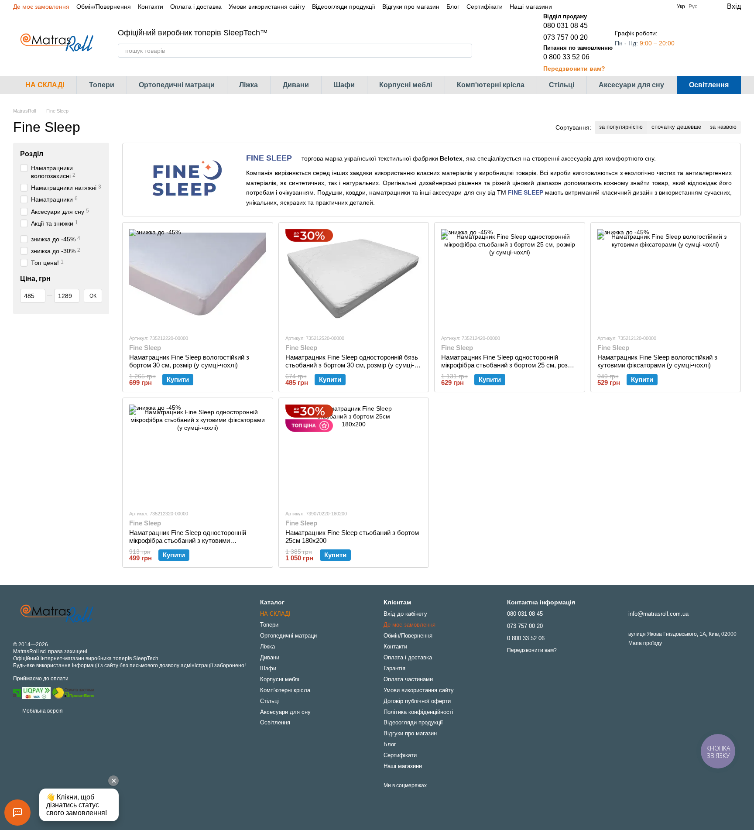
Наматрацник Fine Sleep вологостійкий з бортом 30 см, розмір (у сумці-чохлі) (189, 361)
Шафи (344, 85)
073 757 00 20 (565, 37)
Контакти (150, 6)
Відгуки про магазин (410, 6)
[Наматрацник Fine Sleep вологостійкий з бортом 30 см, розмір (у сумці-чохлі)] (197, 278)
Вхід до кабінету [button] (405, 613)
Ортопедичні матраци (177, 85)
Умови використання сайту (267, 6)
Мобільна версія (42, 711)
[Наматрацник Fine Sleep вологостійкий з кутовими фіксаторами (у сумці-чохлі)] (665, 278)
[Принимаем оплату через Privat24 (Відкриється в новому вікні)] (17, 692)
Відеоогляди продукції (343, 6)
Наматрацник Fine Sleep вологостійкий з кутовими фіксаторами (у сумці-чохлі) (657, 361)
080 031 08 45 (565, 25)
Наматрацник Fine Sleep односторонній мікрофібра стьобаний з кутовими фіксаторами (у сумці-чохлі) (187, 540)
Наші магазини (531, 6)
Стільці (561, 85)
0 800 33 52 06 (566, 57)
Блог (452, 6)
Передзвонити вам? (574, 68)
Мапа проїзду (645, 643)
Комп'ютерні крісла (490, 85)
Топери (101, 85)
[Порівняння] (699, 43)
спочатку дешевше (676, 126)
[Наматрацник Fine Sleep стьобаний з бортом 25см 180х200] (353, 454)
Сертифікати (484, 6)
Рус (693, 6)
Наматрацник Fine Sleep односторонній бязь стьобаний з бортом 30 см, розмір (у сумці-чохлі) (351, 365)
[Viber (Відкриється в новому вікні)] (595, 6)
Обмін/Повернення (103, 6)
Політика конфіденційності (418, 712)
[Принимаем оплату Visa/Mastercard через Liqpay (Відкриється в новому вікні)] (36, 692)
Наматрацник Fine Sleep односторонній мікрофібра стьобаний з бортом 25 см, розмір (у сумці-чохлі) (509, 365)
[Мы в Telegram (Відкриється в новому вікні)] (585, 6)
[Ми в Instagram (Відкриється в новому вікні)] (574, 6)
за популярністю (621, 126)
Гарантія (394, 668)
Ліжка (248, 85)
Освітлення (709, 85)
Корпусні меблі (405, 85)
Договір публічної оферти (417, 701)
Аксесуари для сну (631, 85)
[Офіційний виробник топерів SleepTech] (56, 614)
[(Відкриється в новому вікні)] (73, 692)
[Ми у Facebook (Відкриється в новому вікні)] (564, 6)
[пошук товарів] (465, 51)
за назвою (723, 126)
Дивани (296, 85)
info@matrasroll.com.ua (658, 613)
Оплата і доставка (196, 6)
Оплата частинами (408, 679)
